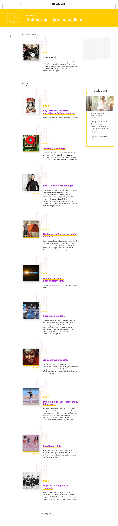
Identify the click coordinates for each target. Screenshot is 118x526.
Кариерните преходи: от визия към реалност (99, 114)
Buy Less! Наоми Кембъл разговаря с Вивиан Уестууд (59, 112)
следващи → (50, 513)
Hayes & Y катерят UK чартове (55, 486)
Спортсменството (54, 315)
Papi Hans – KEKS (52, 445)
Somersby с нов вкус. (54, 148)
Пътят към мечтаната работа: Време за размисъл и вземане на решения (100, 138)
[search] (97, 3)
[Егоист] (59, 3)
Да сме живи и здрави (55, 359)
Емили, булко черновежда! (58, 185)
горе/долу (30, 15)
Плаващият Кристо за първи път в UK (60, 235)
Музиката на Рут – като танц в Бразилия (60, 403)
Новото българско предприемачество (54, 279)
